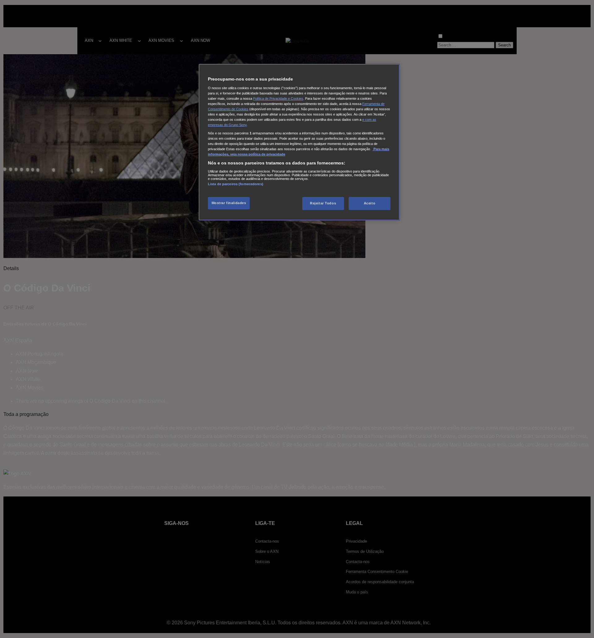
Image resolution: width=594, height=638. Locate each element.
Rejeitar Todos (323, 203)
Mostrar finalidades (229, 203)
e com (367, 119)
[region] (299, 142)
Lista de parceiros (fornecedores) (235, 184)
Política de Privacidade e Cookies (278, 98)
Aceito (369, 203)
